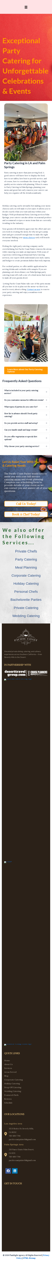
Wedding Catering (26, 616)
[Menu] (26, 7)
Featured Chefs (11, 1095)
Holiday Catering (26, 583)
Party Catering (26, 559)
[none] (46, 392)
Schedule (8, 1103)
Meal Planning (26, 567)
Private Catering (26, 608)
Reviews (8, 1099)
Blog (6, 1076)
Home (7, 1060)
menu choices (29, 237)
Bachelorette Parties (26, 600)
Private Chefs (26, 551)
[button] (26, 392)
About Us (8, 1064)
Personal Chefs (26, 591)
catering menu (12, 479)
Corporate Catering (26, 575)
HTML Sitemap (29, 1258)
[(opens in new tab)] (26, 673)
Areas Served (10, 1072)
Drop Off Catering (12, 1087)
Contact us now (33, 289)
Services (8, 1068)
